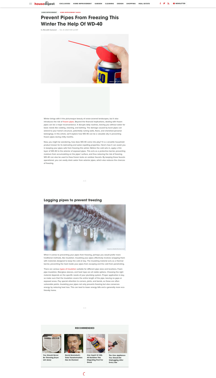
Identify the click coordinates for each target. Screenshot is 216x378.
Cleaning (109, 3)
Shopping (131, 3)
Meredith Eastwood (50, 30)
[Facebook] (160, 4)
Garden (98, 3)
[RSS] (168, 4)
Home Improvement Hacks (70, 12)
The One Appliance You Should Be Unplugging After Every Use (117, 359)
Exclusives (65, 3)
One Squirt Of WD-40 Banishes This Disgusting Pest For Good (95, 359)
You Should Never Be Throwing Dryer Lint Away (51, 358)
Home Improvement (82, 3)
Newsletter (180, 3)
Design (120, 3)
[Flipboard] (164, 4)
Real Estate (144, 3)
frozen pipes (68, 121)
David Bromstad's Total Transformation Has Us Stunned (73, 358)
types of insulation (68, 269)
